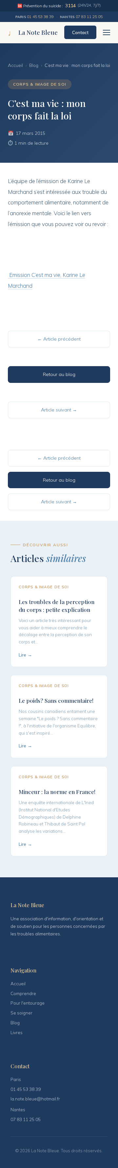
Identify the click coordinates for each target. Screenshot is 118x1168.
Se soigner (21, 1012)
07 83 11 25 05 (89, 16)
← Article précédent (59, 339)
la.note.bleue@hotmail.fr (35, 1098)
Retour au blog (59, 374)
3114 (70, 5)
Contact (80, 32)
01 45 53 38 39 (40, 16)
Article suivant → (59, 410)
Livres (16, 1032)
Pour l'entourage (27, 1003)
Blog (33, 65)
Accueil (15, 65)
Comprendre (23, 993)
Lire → (25, 654)
